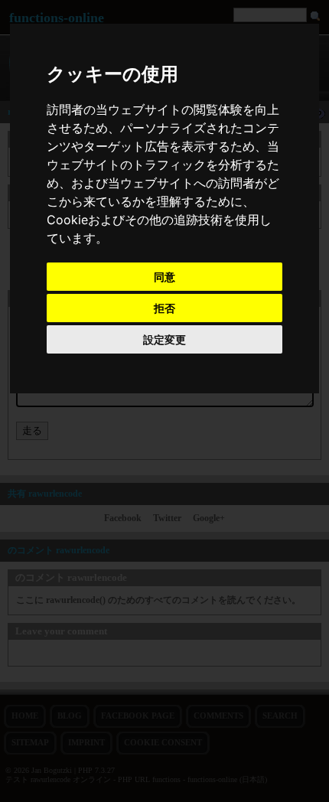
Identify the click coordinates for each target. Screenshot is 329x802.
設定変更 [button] (164, 339)
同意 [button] (164, 276)
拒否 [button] (164, 308)
